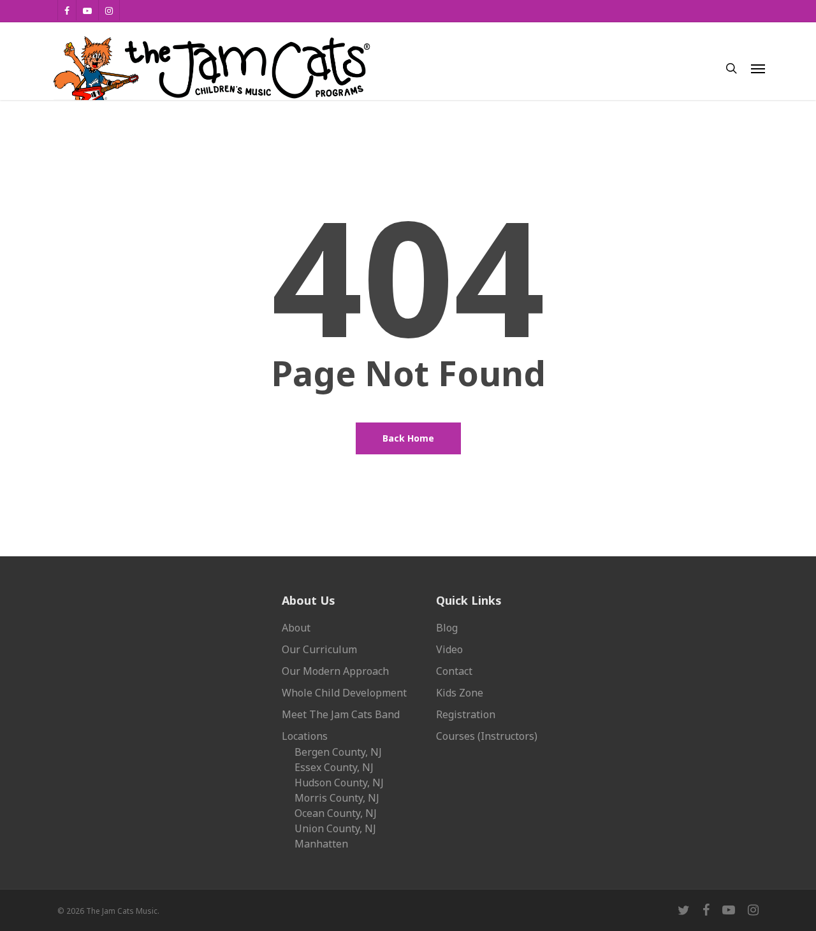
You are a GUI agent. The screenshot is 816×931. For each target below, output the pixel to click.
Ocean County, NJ (336, 813)
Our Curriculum (319, 649)
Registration (465, 714)
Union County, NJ (335, 828)
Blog (447, 628)
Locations (305, 736)
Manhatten (321, 844)
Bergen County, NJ (338, 752)
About (296, 628)
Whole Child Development (344, 693)
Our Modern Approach (335, 671)
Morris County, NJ (337, 798)
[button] (758, 68)
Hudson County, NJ (339, 782)
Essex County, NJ (334, 767)
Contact (454, 671)
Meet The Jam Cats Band (341, 714)
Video (449, 649)
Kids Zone (459, 693)
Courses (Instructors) (486, 736)
